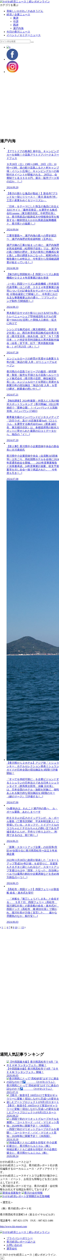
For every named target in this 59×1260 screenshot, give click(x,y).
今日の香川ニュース (18, 31)
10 (16, 927)
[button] (32, 42)
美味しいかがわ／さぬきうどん (25, 11)
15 (22, 927)
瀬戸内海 (18, 28)
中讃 (15, 21)
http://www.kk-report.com (13, 1226)
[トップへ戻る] (2, 1258)
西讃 (15, 24)
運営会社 (12, 1248)
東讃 (15, 18)
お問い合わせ (14, 1245)
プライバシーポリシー (20, 1238)
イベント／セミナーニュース (24, 35)
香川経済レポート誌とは (21, 1241)
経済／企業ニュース (18, 14)
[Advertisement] (29, 105)
